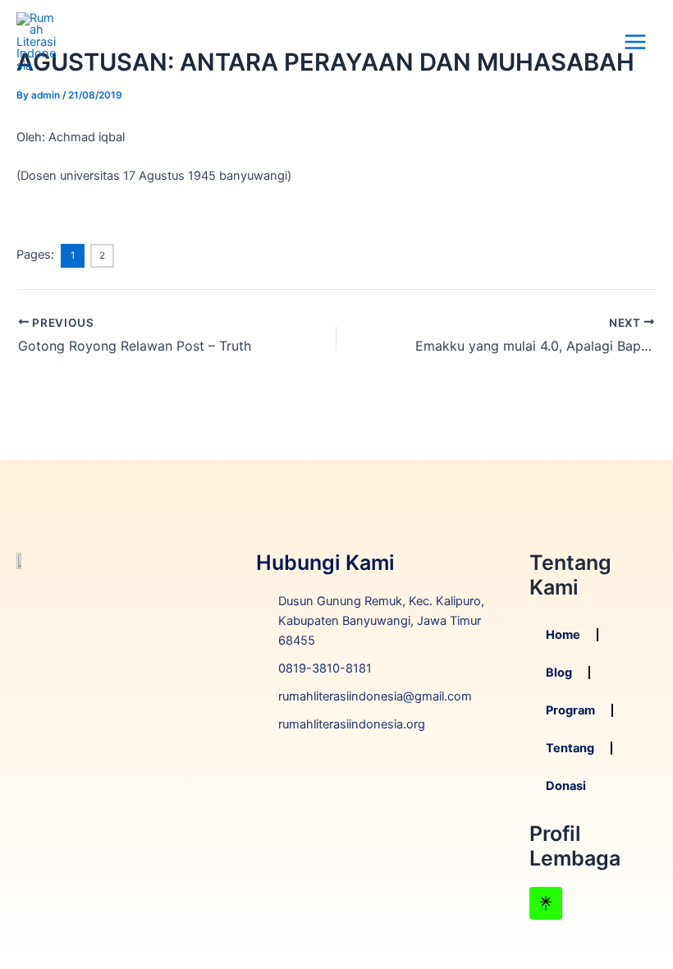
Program (570, 710)
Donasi (566, 785)
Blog (559, 672)
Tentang (570, 748)
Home (563, 634)
